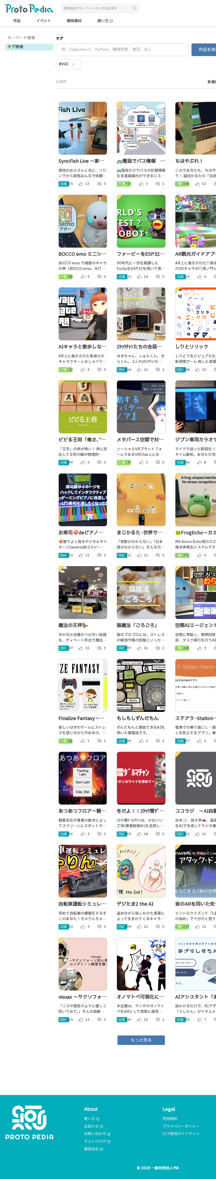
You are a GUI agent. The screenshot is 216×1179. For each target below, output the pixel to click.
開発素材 (74, 21)
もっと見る (141, 1040)
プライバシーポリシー (181, 1126)
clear (73, 64)
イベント (43, 21)
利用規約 (170, 1119)
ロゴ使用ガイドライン (181, 1134)
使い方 (105, 21)
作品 (17, 21)
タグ (59, 38)
